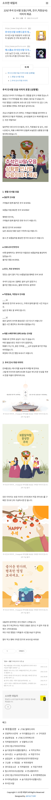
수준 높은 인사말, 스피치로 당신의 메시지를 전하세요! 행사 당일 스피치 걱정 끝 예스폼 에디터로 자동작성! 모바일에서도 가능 (18, 55)
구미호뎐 (42, 734)
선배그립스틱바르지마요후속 (17, 775)
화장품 (17, 763)
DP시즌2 (9, 754)
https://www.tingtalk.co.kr (16, 28)
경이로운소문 (10, 767)
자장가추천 (37, 767)
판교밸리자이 (32, 771)
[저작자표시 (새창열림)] (27, 651)
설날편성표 (9, 738)
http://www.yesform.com (15, 46)
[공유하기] (9, 651)
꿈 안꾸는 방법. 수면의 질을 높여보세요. (16, 680)
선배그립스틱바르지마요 (15, 746)
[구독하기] (8, 707)
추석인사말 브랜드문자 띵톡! (17, 32)
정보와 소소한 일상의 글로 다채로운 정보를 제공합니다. (20, 700)
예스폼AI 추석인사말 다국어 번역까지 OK (17, 50)
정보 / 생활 (19, 18)
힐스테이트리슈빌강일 (14, 771)
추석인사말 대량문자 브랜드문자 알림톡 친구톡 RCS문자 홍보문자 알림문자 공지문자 (17, 37)
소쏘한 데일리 (11, 696)
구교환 (8, 763)
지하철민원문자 (11, 742)
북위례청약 (28, 763)
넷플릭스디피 (27, 742)
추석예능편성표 (11, 779)
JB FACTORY (31, 796)
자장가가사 (35, 754)
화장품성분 (10, 729)
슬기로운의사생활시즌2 (31, 779)
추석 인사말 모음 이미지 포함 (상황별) (21, 73)
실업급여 (8, 759)
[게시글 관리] (12, 651)
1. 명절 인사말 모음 (17, 77)
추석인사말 (9, 783)
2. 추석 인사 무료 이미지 (19, 81)
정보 (5, 661)
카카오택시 (35, 750)
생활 (10, 661)
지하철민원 (24, 767)
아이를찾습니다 (28, 734)
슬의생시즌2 (21, 754)
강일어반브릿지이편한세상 (27, 759)
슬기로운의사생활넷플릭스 (16, 750)
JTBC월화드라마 (27, 729)
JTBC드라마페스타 (26, 738)
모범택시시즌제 (11, 734)
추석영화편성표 (39, 775)
